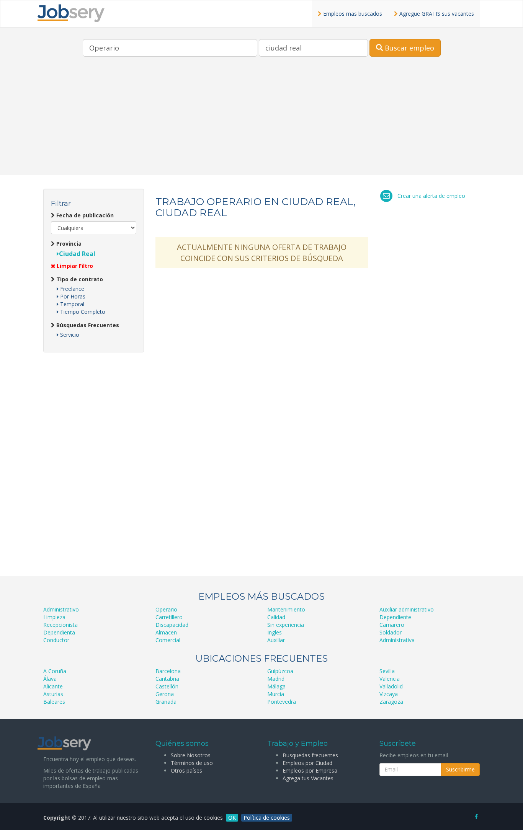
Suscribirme (460, 769)
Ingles (274, 632)
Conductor (56, 640)
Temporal (71, 304)
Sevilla (387, 671)
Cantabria (167, 678)
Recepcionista (60, 624)
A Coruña (54, 671)
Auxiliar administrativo (406, 609)
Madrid (275, 678)
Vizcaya (388, 694)
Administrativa (397, 640)
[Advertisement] (261, 121)
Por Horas (72, 296)
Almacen (166, 632)
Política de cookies (267, 817)
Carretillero (169, 617)
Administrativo (61, 609)
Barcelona (168, 671)
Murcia (275, 694)
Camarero (391, 624)
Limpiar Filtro (74, 265)
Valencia (389, 678)
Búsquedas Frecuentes (87, 325)
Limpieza (54, 617)
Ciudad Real (77, 253)
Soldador (390, 632)
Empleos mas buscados (352, 13)
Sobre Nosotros (191, 755)
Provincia (68, 243)
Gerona (164, 694)
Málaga (276, 686)
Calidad (276, 617)
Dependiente (395, 617)
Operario (166, 609)
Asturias (53, 694)
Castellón (166, 686)
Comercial (167, 640)
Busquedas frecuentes (310, 755)
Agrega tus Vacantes (308, 778)
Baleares (54, 701)
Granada (166, 701)
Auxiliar (276, 640)
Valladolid (391, 686)
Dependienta (59, 632)
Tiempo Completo (82, 311)
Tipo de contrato (79, 279)
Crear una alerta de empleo (431, 195)
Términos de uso (192, 762)
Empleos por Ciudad (307, 762)
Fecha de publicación (84, 215)
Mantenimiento (286, 609)
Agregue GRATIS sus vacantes (436, 13)
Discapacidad (171, 624)
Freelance (71, 288)
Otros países (186, 770)
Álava (50, 678)
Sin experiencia (285, 624)
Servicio (69, 334)
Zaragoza (391, 701)
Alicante (53, 686)
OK (232, 817)
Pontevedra (281, 701)
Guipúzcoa (280, 671)
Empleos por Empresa (310, 770)
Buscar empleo (408, 47)
